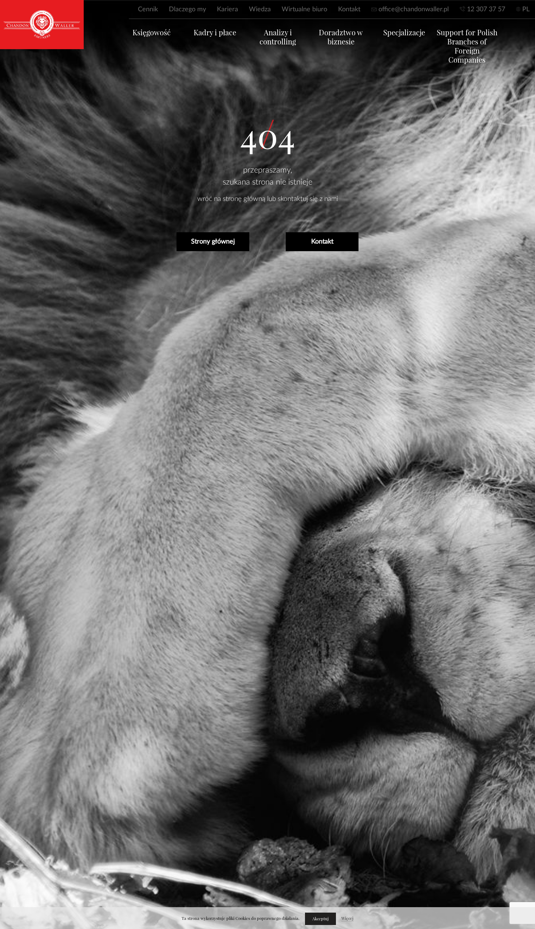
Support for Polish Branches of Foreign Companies (467, 46)
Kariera (227, 9)
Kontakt (349, 9)
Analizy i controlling (277, 37)
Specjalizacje (404, 32)
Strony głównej (213, 241)
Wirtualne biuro (304, 9)
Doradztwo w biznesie (341, 37)
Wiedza (260, 9)
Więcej (347, 918)
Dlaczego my (187, 9)
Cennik (148, 9)
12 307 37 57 (486, 9)
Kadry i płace (215, 32)
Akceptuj (320, 918)
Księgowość (151, 32)
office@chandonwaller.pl (414, 9)
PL (526, 9)
